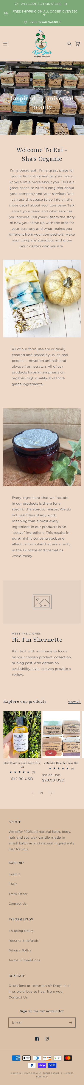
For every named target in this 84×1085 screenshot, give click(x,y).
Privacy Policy (20, 950)
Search (14, 874)
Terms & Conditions (24, 960)
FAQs (13, 884)
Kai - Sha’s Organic (30, 1073)
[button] (5, 43)
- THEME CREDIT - (51, 1073)
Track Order (18, 894)
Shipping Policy (21, 931)
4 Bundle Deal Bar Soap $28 (61, 763)
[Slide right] (51, 793)
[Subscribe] (70, 1022)
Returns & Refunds (24, 941)
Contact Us (18, 903)
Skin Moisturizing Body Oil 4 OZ (22, 764)
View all (74, 702)
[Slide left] (32, 793)
